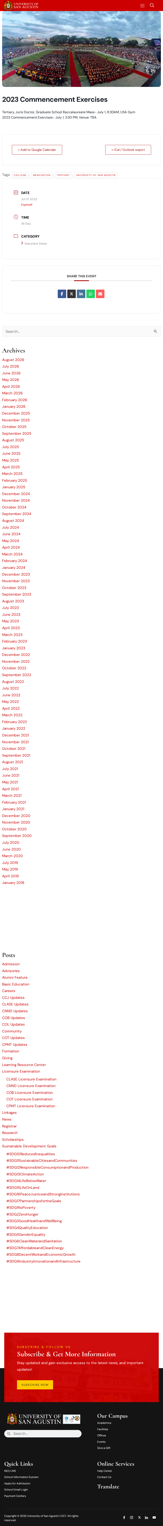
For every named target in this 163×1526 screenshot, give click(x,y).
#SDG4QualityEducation (27, 1227)
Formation (10, 1051)
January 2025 (13, 487)
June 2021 (10, 775)
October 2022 (14, 668)
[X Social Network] (71, 294)
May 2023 (10, 621)
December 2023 (16, 574)
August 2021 (12, 762)
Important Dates (36, 243)
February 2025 (14, 480)
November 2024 (16, 500)
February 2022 (14, 721)
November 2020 (16, 822)
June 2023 (11, 614)
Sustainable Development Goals (29, 1146)
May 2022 (10, 701)
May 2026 (10, 379)
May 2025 (10, 460)
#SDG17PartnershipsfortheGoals (33, 1201)
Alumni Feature (15, 977)
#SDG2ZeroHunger (22, 1214)
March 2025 (12, 473)
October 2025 (14, 426)
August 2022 (13, 681)
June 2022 (11, 695)
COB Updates (13, 1017)
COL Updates (13, 1024)
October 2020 (14, 829)
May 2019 (10, 869)
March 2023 (12, 634)
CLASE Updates (15, 1004)
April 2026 (11, 386)
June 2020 (11, 849)
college (20, 175)
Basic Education (15, 984)
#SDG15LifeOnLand (22, 1187)
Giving (7, 1058)
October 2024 (14, 507)
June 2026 (11, 373)
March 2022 (12, 715)
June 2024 (11, 534)
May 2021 (10, 782)
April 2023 (11, 628)
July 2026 (10, 366)
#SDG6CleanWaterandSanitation (34, 1241)
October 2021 (13, 748)
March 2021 (11, 795)
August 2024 (13, 520)
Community (12, 1031)
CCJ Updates (13, 997)
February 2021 (14, 802)
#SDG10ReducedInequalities (30, 1154)
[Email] (100, 294)
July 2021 (10, 768)
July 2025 (10, 446)
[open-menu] (142, 5)
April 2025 (11, 467)
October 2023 (14, 587)
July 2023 (10, 607)
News (6, 1119)
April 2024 (11, 547)
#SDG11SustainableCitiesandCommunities (41, 1160)
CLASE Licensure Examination (31, 1079)
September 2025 (16, 433)
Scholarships (13, 1139)
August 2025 (13, 440)
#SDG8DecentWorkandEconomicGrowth (41, 1254)
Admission (11, 964)
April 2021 (10, 789)
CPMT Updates (14, 1044)
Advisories (11, 970)
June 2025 (11, 453)
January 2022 (13, 728)
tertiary (63, 175)
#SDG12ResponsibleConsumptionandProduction (47, 1167)
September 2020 (17, 835)
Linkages (9, 1112)
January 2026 (13, 406)
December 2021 (15, 735)
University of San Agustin (96, 175)
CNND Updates (15, 1011)
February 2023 (14, 641)
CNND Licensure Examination (31, 1085)
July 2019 (10, 862)
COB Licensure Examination (29, 1092)
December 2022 (16, 654)
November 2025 (16, 420)
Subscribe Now (35, 1385)
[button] (152, 5)
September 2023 (16, 594)
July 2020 (10, 842)
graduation (42, 175)
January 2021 (13, 809)
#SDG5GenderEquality (25, 1234)
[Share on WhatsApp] (90, 294)
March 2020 (12, 856)
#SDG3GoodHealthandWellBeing (34, 1221)
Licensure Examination (21, 1071)
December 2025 (16, 413)
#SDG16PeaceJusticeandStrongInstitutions (43, 1194)
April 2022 (11, 708)
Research (10, 1132)
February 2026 (14, 400)
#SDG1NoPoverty (20, 1207)
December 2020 (16, 815)
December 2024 (16, 493)
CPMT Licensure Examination (30, 1106)
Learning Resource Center (24, 1064)
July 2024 (10, 527)
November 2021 (15, 742)
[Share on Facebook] (62, 294)
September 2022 (16, 674)
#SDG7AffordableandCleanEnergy (35, 1248)
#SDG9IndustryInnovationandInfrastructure (43, 1261)
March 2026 (12, 393)
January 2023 (13, 648)
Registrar (9, 1126)
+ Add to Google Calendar (37, 150)
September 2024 (16, 513)
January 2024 (13, 567)
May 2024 (10, 540)
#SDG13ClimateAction (25, 1174)
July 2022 (10, 688)
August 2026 (13, 359)
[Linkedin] (81, 294)
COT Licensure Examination (29, 1099)
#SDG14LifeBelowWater (26, 1180)
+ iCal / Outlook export (128, 150)
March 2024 (12, 554)
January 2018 (13, 882)
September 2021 (16, 755)
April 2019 (10, 876)
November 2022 (16, 661)
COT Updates (13, 1037)
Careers (8, 990)
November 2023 (16, 581)
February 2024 (14, 560)
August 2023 (13, 601)
